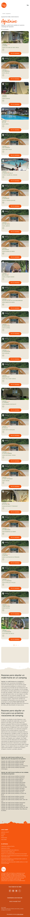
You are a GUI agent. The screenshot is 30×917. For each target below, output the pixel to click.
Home (3, 13)
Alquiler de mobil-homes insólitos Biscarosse (13, 782)
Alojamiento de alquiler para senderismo (10, 850)
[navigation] (15, 835)
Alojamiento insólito (5, 848)
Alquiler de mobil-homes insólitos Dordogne (13, 761)
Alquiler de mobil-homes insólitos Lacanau (12, 796)
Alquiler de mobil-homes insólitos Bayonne (12, 777)
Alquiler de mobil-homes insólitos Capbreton (13, 785)
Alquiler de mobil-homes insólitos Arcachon (13, 776)
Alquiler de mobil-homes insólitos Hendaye (13, 788)
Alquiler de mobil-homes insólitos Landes (12, 764)
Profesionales (4, 837)
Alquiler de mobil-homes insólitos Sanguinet (13, 802)
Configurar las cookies (6, 909)
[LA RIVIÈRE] (4, 5)
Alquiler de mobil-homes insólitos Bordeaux (13, 784)
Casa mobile (4, 839)
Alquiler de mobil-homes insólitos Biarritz (12, 779)
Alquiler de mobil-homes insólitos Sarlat (12, 804)
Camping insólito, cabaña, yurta (8, 851)
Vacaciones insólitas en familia (7, 846)
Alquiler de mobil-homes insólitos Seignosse (13, 806)
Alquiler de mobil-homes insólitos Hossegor (13, 790)
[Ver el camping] (15, 53)
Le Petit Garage (19, 914)
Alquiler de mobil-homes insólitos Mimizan (12, 798)
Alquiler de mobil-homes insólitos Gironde (12, 762)
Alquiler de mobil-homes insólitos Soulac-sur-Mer (14, 807)
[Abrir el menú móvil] (28, 5)
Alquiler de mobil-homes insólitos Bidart (12, 781)
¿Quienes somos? (5, 832)
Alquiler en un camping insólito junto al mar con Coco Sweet (14, 853)
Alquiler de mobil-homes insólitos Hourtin (12, 791)
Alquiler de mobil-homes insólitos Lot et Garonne (14, 766)
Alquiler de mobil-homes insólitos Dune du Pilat (14, 787)
